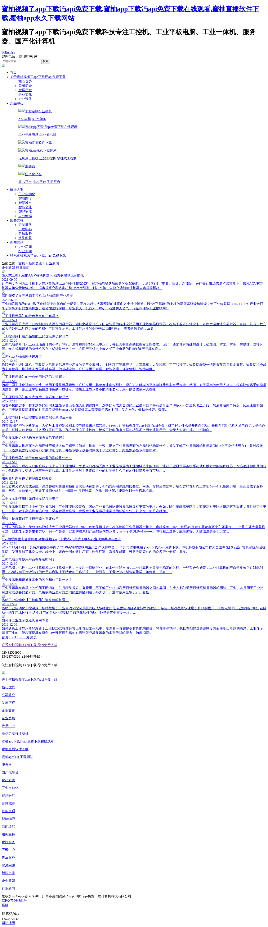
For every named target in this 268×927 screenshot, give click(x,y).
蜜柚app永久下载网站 (17, 757)
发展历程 (25, 90)
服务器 (7, 764)
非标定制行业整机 (15, 733)
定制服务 (25, 225)
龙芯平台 (25, 182)
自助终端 (25, 216)
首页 (13, 72)
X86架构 (24, 119)
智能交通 (25, 207)
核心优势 (25, 81)
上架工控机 (47, 158)
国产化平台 (10, 772)
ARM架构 (39, 119)
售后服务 (25, 233)
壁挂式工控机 (67, 158)
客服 (5, 905)
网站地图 (8, 923)
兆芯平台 (39, 182)
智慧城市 (25, 203)
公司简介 (25, 85)
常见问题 (25, 238)
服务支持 (16, 220)
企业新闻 (25, 246)
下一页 (24, 637)
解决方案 (16, 189)
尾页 (33, 637)
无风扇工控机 (28, 158)
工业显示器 (47, 134)
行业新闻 (25, 251)
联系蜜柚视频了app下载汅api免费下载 (38, 255)
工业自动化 (26, 194)
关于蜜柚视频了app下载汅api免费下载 (38, 77)
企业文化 (25, 94)
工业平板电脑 (28, 134)
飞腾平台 (53, 182)
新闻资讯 (16, 242)
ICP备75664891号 (14, 900)
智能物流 (25, 211)
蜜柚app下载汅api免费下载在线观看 (28, 741)
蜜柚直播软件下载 (15, 749)
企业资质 (25, 99)
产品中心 (16, 103)
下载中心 (25, 229)
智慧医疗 (25, 198)
